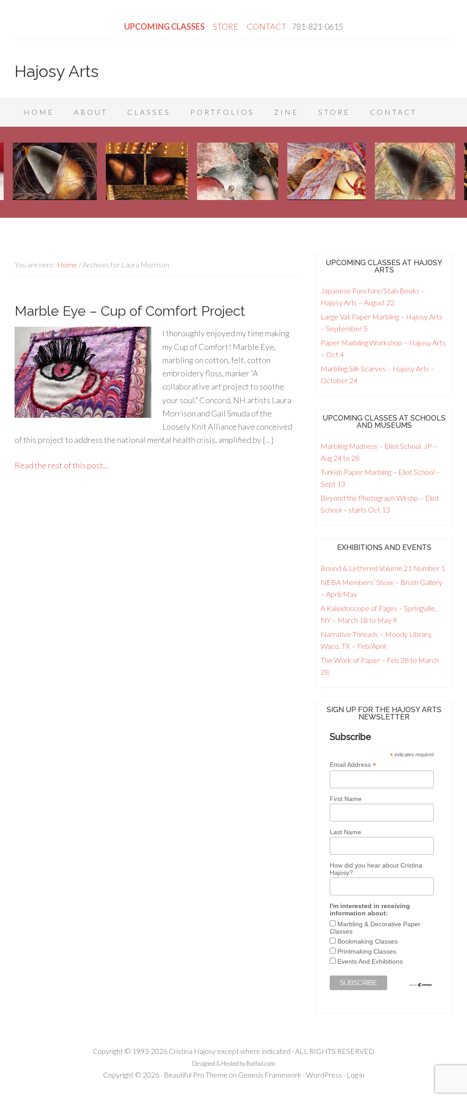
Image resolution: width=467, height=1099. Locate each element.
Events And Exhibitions (370, 961)
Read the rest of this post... (62, 465)
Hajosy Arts (57, 71)
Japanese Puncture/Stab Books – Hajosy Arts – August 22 (373, 296)
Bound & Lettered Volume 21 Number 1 (383, 568)
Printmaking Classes (366, 951)
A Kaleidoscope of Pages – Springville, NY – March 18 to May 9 (378, 614)
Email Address (353, 764)
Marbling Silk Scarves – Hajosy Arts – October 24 (378, 374)
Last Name (345, 832)
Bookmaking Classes (367, 941)
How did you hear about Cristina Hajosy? (376, 869)
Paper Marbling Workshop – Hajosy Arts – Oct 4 (383, 348)
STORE (226, 26)
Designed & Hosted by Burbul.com (233, 1063)
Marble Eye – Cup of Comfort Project (130, 311)
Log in (355, 1074)
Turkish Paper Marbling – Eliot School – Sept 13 (380, 477)
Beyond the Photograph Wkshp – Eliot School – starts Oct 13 (380, 503)
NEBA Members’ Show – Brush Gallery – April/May (381, 588)
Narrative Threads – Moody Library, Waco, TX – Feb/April (376, 640)
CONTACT (266, 26)
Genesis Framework (269, 1074)
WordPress (324, 1074)
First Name (346, 798)
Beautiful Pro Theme (196, 1074)
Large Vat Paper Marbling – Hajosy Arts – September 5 (381, 322)
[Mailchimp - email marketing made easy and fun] (421, 985)
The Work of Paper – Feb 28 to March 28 (380, 666)
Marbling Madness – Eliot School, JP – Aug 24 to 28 (379, 452)
